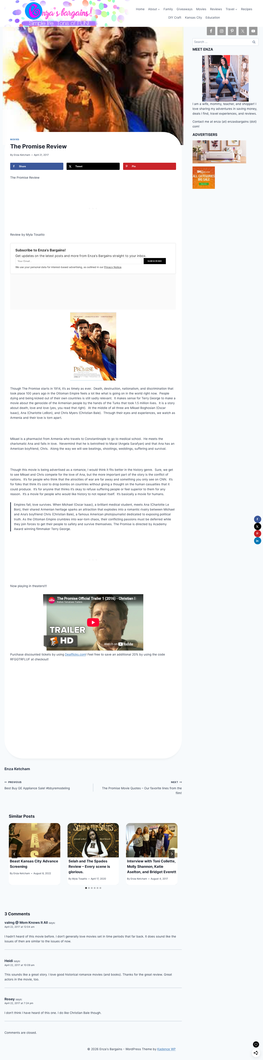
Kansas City (193, 17)
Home (140, 9)
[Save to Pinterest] (257, 533)
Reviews (216, 9)
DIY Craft (174, 17)
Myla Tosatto (79, 878)
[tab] (86, 888)
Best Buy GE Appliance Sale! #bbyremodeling (37, 785)
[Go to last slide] (14, 854)
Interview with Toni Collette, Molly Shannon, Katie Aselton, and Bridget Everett (151, 866)
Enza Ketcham (22, 154)
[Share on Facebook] (257, 519)
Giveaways (185, 9)
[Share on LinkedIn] (257, 540)
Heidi (8, 961)
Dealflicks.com (75, 654)
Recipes (246, 9)
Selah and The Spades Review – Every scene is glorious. (89, 866)
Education (213, 17)
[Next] (172, 854)
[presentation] (34, 840)
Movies (201, 9)
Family (168, 9)
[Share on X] (257, 526)
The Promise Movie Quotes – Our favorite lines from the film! (142, 788)
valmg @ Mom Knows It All (26, 923)
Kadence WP (166, 1049)
